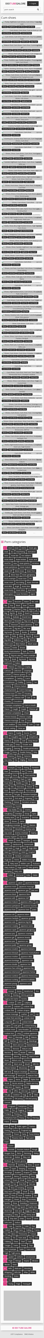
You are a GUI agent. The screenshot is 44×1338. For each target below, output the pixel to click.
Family (30, 771)
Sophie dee (32, 1207)
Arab (6, 552)
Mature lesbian (10, 1068)
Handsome (17, 844)
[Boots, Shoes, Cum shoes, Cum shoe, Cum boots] (22, 255)
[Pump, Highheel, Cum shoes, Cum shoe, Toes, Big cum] (22, 23)
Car (35, 682)
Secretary (32, 1199)
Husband (36, 863)
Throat (23, 1245)
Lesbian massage (11, 1014)
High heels (8, 848)
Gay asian (8, 833)
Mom (10, 1037)
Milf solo (7, 1064)
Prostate (7, 1134)
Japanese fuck (9, 987)
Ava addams (26, 555)
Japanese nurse (27, 926)
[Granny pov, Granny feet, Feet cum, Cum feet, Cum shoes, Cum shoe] (22, 140)
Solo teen (8, 1222)
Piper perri (30, 1138)
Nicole (6, 1083)
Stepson (21, 190)
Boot (17, 632)
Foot (19, 767)
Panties (32, 1126)
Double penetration (30, 748)
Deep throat (33, 741)
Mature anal (27, 1049)
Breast (22, 648)
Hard (24, 848)
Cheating (27, 694)
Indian (10, 875)
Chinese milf (19, 697)
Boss (36, 621)
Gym (25, 825)
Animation (32, 552)
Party (24, 1114)
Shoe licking (31, 122)
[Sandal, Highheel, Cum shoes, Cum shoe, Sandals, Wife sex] (22, 163)
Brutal (36, 636)
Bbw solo (8, 628)
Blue (35, 297)
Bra (15, 231)
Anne (6, 555)
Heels (5, 231)
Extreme (27, 756)
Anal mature (9, 598)
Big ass (32, 609)
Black (18, 605)
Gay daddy (12, 810)
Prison (16, 1134)
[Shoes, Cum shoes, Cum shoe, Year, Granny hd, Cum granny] (22, 414)
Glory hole (8, 829)
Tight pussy (15, 1253)
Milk (26, 1037)
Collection (17, 671)
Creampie (28, 671)
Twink (21, 1249)
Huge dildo (33, 848)
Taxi (6, 1234)
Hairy (35, 840)
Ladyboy (27, 1002)
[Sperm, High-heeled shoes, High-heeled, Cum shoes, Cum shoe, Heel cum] (22, 178)
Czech (27, 678)
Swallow (28, 1195)
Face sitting (30, 790)
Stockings (20, 71)
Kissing (15, 995)
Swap (22, 1218)
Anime (23, 548)
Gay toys (34, 42)
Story (13, 1195)
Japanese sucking (11, 979)
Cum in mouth (30, 705)
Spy (35, 1180)
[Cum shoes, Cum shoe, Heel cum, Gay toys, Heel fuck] (22, 38)
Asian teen (22, 578)
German (35, 817)
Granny (28, 810)
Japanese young (10, 983)
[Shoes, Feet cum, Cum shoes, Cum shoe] (22, 54)
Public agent (22, 1126)
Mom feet (29, 190)
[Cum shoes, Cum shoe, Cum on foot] (22, 30)
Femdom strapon (29, 802)
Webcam (18, 1268)
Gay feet (25, 311)
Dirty (35, 752)
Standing (23, 1203)
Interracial (20, 875)
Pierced (15, 1130)
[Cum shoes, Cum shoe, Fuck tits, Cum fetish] (22, 300)
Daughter (15, 737)
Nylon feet (34, 71)
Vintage (18, 1261)
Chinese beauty (10, 717)
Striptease (33, 1203)
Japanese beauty (23, 937)
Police (6, 1121)
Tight (6, 1253)
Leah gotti (17, 1026)
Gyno (34, 813)
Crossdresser (9, 682)
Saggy (17, 1191)
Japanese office (27, 902)
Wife (10, 1268)
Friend (20, 790)
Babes (17, 663)
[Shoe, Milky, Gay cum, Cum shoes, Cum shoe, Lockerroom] (22, 469)
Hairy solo (18, 871)
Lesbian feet (9, 1010)
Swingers (7, 1199)
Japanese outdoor (11, 976)
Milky (10, 473)
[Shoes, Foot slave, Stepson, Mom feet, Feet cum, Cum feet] (22, 186)
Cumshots (33, 320)
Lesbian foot (28, 1006)
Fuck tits (25, 303)
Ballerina (17, 640)
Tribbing (7, 1241)
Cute (28, 697)
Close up (21, 728)
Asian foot (31, 571)
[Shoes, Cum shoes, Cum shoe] (22, 202)
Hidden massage (28, 860)
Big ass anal (16, 655)
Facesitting (15, 771)
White (32, 1272)
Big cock (27, 621)
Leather (24, 1014)
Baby (6, 624)
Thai (33, 1226)
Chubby (20, 682)
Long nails (8, 1022)
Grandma (25, 817)
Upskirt (11, 1257)
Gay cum (33, 252)
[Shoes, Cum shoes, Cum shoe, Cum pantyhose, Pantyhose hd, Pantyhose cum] (22, 76)
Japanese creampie (25, 933)
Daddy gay (6, 518)
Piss (13, 1110)
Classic (7, 709)
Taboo (13, 1234)
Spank (37, 1165)
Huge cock (21, 867)
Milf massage (9, 1075)
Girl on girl (32, 501)
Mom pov (21, 1075)
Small (22, 1180)
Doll (23, 741)
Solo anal (18, 1211)
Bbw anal (8, 621)
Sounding (8, 1215)
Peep (4, 65)
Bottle (14, 648)
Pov (28, 1118)
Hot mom (8, 856)
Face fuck (8, 798)
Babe (14, 636)
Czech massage (25, 690)
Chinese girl (33, 709)
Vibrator (35, 1261)
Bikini (21, 636)
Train (30, 1241)
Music (6, 1060)
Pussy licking (34, 1134)
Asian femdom (22, 594)
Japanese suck (25, 983)
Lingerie (7, 1026)
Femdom (35, 767)
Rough (34, 1149)
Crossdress (16, 311)
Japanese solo (10, 922)
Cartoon (7, 671)
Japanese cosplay (11, 926)
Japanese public (10, 945)
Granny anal (9, 817)
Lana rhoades (23, 1029)
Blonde (33, 640)
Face (6, 790)
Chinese (11, 667)
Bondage (8, 609)
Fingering (28, 798)
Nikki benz (8, 1087)
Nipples (18, 1087)
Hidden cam (25, 863)
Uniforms (25, 401)
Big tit (6, 659)
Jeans (34, 909)
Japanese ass (23, 941)
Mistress (7, 1056)
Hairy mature (9, 867)
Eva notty (8, 760)
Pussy (21, 1118)
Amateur (35, 563)
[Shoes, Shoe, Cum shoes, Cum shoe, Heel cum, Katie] (22, 154)
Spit (35, 1195)
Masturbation (32, 1045)
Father (7, 779)
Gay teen (20, 86)
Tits (14, 1238)
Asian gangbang (28, 575)
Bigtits (6, 636)
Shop (24, 1199)
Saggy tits (29, 1211)
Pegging (21, 1110)
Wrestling (28, 1268)
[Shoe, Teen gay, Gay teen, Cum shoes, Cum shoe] (22, 83)
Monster (16, 1049)
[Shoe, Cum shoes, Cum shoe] (22, 323)
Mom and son (18, 1045)
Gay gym (25, 93)
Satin (19, 214)
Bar (36, 624)
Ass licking (20, 582)
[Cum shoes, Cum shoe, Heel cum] (22, 111)
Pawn (6, 1142)
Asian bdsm (20, 590)
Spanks (7, 1203)
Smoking (20, 1188)
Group (27, 813)
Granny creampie (21, 833)
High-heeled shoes (16, 182)
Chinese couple (25, 717)
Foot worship (30, 775)
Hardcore (15, 852)
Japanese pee (9, 941)
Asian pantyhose (10, 567)
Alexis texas (19, 571)
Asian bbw (26, 586)
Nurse (18, 1079)
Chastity (7, 701)
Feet (6, 771)
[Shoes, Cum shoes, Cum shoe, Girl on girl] (22, 498)
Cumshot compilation (12, 713)
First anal (18, 798)
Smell (25, 1191)
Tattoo (7, 1238)
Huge (17, 848)
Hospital (31, 852)
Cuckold (7, 674)
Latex (19, 1002)
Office (16, 1091)
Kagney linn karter (11, 999)
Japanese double (10, 964)
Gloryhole (19, 829)
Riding (36, 1153)
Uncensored (30, 1257)
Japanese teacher (30, 906)
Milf (5, 1041)
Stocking (12, 71)
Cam (31, 724)
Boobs (24, 632)
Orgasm (34, 1091)
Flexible (19, 783)
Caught (15, 709)
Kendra (24, 999)
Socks (29, 1180)
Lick (31, 1014)
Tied (36, 1238)
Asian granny (24, 563)
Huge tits (7, 860)
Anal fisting (20, 552)
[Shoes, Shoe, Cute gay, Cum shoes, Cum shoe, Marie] (22, 278)
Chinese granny (19, 674)
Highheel (12, 27)
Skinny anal (30, 1215)
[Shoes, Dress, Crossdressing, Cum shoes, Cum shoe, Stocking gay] (22, 195)
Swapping (11, 237)
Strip (16, 1215)
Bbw (10, 601)
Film (12, 787)
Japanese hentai (28, 972)
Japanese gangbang (27, 930)
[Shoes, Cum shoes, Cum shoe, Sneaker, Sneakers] (22, 353)
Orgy (24, 1095)
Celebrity (7, 686)
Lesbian (11, 1002)
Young (10, 1284)
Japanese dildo (26, 956)
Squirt (13, 1168)
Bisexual (14, 624)
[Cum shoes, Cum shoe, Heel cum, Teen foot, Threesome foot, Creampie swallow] (22, 373)
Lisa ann (7, 1006)
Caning (28, 682)
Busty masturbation (12, 651)
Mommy (27, 1060)
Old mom (8, 1098)
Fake (26, 783)
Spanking (21, 1165)
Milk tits (36, 1064)
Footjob (11, 767)
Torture (33, 1234)
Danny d (7, 741)
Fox (35, 798)
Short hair (8, 1211)
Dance (10, 733)
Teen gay (11, 86)
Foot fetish (8, 783)
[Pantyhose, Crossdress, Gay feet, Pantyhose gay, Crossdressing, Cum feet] (22, 307)
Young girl (27, 1284)
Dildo (6, 737)
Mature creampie (20, 1072)
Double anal (27, 744)
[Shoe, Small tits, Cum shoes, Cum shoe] (22, 477)
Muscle (7, 1045)
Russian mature (23, 1149)
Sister (6, 1168)
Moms (16, 1056)
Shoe (27, 71)
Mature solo (16, 1060)
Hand (4, 222)
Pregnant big (26, 1130)
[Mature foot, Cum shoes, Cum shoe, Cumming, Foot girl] (22, 46)
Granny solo (13, 320)
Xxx (9, 1280)
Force (15, 775)
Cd (29, 674)
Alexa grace (9, 594)
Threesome (23, 1234)
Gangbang (8, 813)
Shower (30, 1188)
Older (36, 1095)
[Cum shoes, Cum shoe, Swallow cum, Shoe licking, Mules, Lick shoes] (22, 97)
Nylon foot (27, 214)
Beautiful (18, 621)
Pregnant (12, 1106)
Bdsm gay (25, 494)
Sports (23, 1207)
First (6, 787)
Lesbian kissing (30, 1026)
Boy (24, 609)
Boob (14, 659)
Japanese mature (11, 902)
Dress (11, 199)
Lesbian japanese (30, 1033)
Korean (11, 991)
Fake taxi (7, 794)
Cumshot (8, 697)
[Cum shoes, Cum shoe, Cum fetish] (22, 105)
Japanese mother (11, 956)
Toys (31, 1245)
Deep (18, 744)
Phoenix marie (17, 1138)
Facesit (18, 806)
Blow (6, 655)
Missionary (23, 1068)
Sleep (30, 1165)
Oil (30, 1095)
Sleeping (22, 1168)
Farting (15, 779)
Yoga (18, 1284)
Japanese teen (23, 909)
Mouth (27, 1064)
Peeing (7, 1130)
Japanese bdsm (23, 914)
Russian (11, 1149)
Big (5, 613)
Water (16, 1276)
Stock (29, 1218)
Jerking (21, 441)
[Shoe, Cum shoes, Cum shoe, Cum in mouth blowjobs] (22, 528)
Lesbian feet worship (12, 1018)
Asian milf (8, 571)
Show (15, 1203)
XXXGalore (15, 3)
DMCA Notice (28, 1334)
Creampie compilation (13, 705)
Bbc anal (26, 628)
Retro (19, 1153)
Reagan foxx (9, 1153)
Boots (5, 258)
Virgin (10, 1261)
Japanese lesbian (31, 883)
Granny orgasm (10, 837)
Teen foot (34, 377)
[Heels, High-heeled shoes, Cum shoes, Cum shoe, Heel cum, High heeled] (22, 446)
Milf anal (7, 1072)
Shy (5, 1218)
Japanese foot (10, 909)
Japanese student (11, 949)
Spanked (7, 1176)
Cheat (26, 713)
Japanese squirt (10, 930)
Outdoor (16, 1095)
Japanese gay (23, 890)
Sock (20, 1195)
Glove (6, 821)
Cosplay (27, 667)
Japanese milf (23, 898)
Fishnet (16, 802)
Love (17, 1022)
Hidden (7, 844)
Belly (25, 640)
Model (22, 1052)
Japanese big (28, 968)
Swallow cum (26, 101)
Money (7, 1049)
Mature (34, 1037)
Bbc (5, 605)
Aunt (6, 575)
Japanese (12, 883)
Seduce (17, 1222)
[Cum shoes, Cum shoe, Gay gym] (22, 90)
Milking (31, 1052)
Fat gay (17, 794)
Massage (18, 1037)
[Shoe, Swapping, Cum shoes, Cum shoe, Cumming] (22, 234)
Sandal (5, 167)
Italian (35, 875)
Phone (14, 1121)
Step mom (8, 1191)
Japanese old (9, 914)
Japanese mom (10, 886)
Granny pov (7, 144)
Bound (7, 648)
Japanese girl (9, 937)
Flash (22, 779)
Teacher (18, 1226)
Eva (16, 760)
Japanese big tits (24, 922)
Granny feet (17, 144)
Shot (31, 333)
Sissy (33, 1176)
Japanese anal (9, 890)
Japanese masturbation (30, 953)
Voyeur (26, 1261)
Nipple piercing (32, 1083)
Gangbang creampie (12, 825)
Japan (20, 883)
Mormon (33, 1072)
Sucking (24, 362)
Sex (14, 1184)
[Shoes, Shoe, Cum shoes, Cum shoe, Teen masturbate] (22, 382)
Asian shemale (32, 582)
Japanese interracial (12, 972)
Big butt (32, 659)
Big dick (18, 628)
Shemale (11, 1165)
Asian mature (25, 567)
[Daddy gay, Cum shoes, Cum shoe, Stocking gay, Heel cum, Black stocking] (22, 514)
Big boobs (8, 632)
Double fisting (25, 752)
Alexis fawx (15, 575)
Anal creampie (10, 578)
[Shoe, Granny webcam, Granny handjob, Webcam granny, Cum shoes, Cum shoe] (22, 484)
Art (30, 578)
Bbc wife (35, 601)
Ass (12, 552)
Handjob (26, 840)
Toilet (26, 1226)
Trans (20, 1230)
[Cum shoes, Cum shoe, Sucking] (22, 360)
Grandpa (18, 813)
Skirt (16, 1207)
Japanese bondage (11, 960)
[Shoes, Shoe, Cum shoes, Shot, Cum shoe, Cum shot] (22, 421)
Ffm (36, 787)
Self (22, 1215)
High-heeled (29, 182)
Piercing (35, 1118)
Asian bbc (15, 555)
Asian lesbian (21, 559)
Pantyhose (6, 311)
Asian (16, 548)
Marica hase (34, 1056)
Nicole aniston (17, 1083)
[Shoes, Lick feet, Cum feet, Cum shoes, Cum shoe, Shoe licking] (22, 269)
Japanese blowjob (11, 953)
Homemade (28, 844)
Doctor (27, 733)
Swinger (7, 1184)
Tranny (37, 1230)
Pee (30, 1106)
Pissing (17, 1114)
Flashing (7, 802)
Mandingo (33, 1041)
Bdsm (26, 601)
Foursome (8, 806)
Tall (14, 1230)
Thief (23, 1241)
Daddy (18, 733)
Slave (34, 1172)
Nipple (25, 1079)
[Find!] (37, 9)
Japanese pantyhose (12, 906)
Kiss (37, 991)
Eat (5, 764)
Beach (27, 613)
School (7, 1180)
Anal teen (31, 590)
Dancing (17, 748)
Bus (11, 605)
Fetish (13, 790)
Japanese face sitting (12, 968)
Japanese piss (9, 933)
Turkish (7, 1230)
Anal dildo (8, 586)
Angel (17, 586)
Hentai (10, 840)
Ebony (5, 320)
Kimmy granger (27, 995)
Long (19, 1033)
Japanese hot (25, 964)
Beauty (7, 617)
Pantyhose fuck (10, 1118)
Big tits (12, 613)
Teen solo (30, 1249)
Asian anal (33, 559)
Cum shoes (21, 27)
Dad (34, 733)
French (29, 787)
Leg (36, 1014)
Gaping (33, 833)
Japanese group (25, 945)
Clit (34, 697)
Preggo (29, 1110)
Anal (10, 548)
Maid (16, 1052)
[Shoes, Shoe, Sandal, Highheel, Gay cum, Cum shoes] (22, 248)
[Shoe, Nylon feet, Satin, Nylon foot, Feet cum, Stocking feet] (22, 210)
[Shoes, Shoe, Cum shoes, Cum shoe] (22, 241)
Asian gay (33, 548)
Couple (23, 709)
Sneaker (31, 356)
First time (20, 787)
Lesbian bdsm (27, 1022)
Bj (38, 609)
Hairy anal (14, 863)
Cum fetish (25, 107)
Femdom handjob (30, 794)
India (28, 875)
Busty (31, 651)
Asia (15, 563)
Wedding (7, 1276)
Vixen (15, 1264)
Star (36, 1211)
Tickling (28, 1230)
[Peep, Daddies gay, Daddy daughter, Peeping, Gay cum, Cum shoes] (22, 61)
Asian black (8, 559)
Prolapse (7, 1114)
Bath (25, 651)
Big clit (28, 636)
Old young (19, 1098)
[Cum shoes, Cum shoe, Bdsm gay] (22, 491)
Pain (12, 1126)
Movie (24, 1056)
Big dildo (7, 640)
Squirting (25, 1176)
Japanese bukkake (28, 979)
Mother (13, 1041)
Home (16, 860)
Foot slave (12, 190)
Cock (29, 720)
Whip (26, 1272)
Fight (29, 779)
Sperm (5, 182)
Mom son (22, 1041)
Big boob (22, 659)
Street (16, 1199)
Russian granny (20, 1161)
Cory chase (22, 724)
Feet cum (12, 57)
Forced (7, 775)
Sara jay (32, 1184)
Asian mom (8, 582)
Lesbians (17, 1006)
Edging (22, 760)
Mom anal (18, 1064)
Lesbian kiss (9, 1033)
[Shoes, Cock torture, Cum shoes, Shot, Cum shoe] (22, 330)
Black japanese (26, 624)
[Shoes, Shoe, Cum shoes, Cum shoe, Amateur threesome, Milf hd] (22, 429)
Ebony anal (32, 760)
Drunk (23, 737)
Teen (10, 1226)
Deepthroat (33, 737)
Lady (4, 122)
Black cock (8, 644)
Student (18, 1172)
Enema (11, 756)
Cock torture (13, 333)
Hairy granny (33, 867)
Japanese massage (26, 886)
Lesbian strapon (23, 1010)
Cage (37, 724)
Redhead (7, 1161)
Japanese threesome (29, 976)
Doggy (7, 752)
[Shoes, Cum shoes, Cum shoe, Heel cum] (22, 170)
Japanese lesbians (28, 949)
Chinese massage (11, 720)
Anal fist (7, 563)
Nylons (26, 1087)
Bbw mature (20, 644)
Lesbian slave (29, 1018)
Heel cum (25, 42)
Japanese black (10, 894)
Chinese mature (20, 686)
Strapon (26, 1172)
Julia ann (34, 890)
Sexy (31, 1191)
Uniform (12, 524)
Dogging (7, 748)
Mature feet (33, 1075)
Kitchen (7, 995)
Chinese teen (9, 694)
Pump (5, 27)
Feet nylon (31, 509)
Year (29, 418)
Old (9, 1091)
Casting (19, 678)
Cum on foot (26, 33)
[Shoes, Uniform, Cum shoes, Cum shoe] (22, 521)
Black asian (32, 644)
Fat (21, 775)
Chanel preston (10, 690)
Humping (7, 871)
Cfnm (19, 694)
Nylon (5, 71)
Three (15, 1241)
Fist (23, 771)
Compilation (9, 678)
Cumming (35, 50)
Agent (33, 594)
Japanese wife (9, 898)
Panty (24, 1134)
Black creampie (29, 655)
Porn (6, 1126)
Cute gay (18, 282)
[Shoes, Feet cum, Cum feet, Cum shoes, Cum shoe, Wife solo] (22, 346)
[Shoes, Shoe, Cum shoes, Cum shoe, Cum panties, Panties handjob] (22, 337)
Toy (30, 1238)
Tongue (7, 1245)
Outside (7, 1102)
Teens (15, 1245)
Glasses (32, 825)
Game (22, 821)
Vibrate (7, 1264)
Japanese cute (27, 960)
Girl (17, 817)
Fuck (32, 783)
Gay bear (22, 837)
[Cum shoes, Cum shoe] (22, 132)
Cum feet (35, 144)
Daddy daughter (25, 65)
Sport (6, 1195)
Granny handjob (8, 129)
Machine (7, 1052)
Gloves (14, 821)
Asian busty (8, 590)
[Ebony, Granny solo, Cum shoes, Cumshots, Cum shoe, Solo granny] (22, 316)
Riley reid (26, 1157)
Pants (14, 509)
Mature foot (7, 50)
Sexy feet (22, 1184)
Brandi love (26, 617)
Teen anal (22, 1238)
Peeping (36, 65)
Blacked (17, 609)
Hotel (23, 852)
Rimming (27, 1153)
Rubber (17, 1157)
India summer (9, 879)
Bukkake (16, 617)
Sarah (36, 1218)
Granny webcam (14, 488)
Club (22, 720)
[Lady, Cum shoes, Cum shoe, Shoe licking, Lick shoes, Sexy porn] (22, 118)
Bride (20, 613)
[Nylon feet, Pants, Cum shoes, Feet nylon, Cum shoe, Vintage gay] (22, 505)
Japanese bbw (24, 894)
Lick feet (12, 273)
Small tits (11, 479)
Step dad (13, 1218)
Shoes (5, 57)
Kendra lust (28, 991)
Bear (25, 605)
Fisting (26, 767)
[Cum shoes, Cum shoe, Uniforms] (22, 398)
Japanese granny (27, 918)
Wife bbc (17, 1272)
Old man (24, 1091)
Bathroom (8, 663)
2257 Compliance (17, 1334)
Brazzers (18, 601)
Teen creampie (10, 1249)
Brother (33, 632)
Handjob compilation (23, 856)
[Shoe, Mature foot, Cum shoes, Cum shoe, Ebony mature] (22, 460)
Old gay (7, 1095)
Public (6, 1110)
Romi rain (8, 1157)
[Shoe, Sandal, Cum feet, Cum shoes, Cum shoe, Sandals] (22, 390)
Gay (20, 810)
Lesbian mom (9, 1029)
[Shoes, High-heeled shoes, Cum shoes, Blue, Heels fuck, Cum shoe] (22, 293)
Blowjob (35, 613)
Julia (37, 902)
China (19, 667)
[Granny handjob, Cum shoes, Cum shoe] (22, 126)
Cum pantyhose (33, 80)
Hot (5, 863)
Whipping (8, 1272)
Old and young (31, 1098)
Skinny (16, 1176)
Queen (11, 1145)
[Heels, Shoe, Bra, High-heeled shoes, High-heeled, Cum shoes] (22, 227)
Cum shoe (30, 27)
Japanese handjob (11, 918)
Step (6, 1188)
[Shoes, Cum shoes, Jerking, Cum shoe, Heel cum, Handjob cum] (22, 437)
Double (16, 741)
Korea (19, 991)
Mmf (32, 1068)
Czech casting (9, 728)
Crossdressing (20, 199)
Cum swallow (9, 724)
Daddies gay (12, 65)
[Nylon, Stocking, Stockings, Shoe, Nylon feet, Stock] (22, 69)
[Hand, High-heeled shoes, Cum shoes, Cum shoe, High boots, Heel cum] (22, 218)
